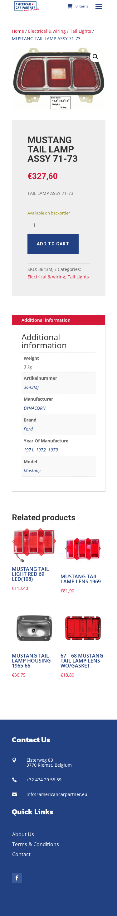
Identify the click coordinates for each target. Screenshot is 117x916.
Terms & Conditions (35, 844)
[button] (95, 56)
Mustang (32, 471)
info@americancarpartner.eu (57, 794)
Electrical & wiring (47, 31)
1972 (41, 450)
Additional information (46, 320)
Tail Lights (80, 31)
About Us (23, 834)
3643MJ (31, 387)
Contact (21, 854)
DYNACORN (35, 408)
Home (18, 31)
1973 (53, 450)
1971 (29, 450)
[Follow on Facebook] (17, 878)
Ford (28, 429)
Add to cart (53, 243)
